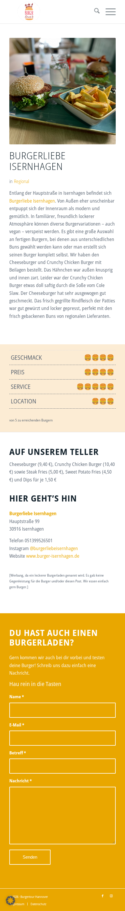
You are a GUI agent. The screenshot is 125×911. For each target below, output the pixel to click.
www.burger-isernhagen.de (52, 556)
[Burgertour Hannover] (51, 11)
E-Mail (16, 725)
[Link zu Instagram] (111, 895)
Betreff (17, 753)
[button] (10, 900)
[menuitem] (94, 11)
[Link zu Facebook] (102, 895)
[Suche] (94, 11)
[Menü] (108, 11)
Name (16, 696)
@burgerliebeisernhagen (54, 548)
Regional (21, 181)
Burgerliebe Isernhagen (32, 201)
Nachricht (20, 781)
